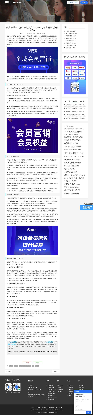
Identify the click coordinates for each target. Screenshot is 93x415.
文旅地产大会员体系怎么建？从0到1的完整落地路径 (75, 111)
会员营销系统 (49, 342)
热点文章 (75, 101)
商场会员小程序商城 (72, 159)
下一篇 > (56, 371)
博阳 (33, 365)
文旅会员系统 (79, 178)
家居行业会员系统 (71, 175)
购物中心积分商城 (71, 193)
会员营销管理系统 (67, 146)
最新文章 (67, 101)
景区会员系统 (69, 184)
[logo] (9, 2)
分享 (38, 362)
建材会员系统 (68, 178)
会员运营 (66, 149)
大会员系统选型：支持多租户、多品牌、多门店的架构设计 (75, 115)
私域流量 (72, 187)
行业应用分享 (69, 47)
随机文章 (82, 101)
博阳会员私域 (69, 36)
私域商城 (66, 187)
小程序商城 (82, 175)
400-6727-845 (32, 387)
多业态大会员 (69, 40)
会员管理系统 (13, 342)
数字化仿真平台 (51, 407)
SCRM (66, 126)
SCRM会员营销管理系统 (69, 128)
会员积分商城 (68, 137)
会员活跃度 (71, 134)
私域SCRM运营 (70, 45)
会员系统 (68, 143)
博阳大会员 (78, 153)
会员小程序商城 (12, 344)
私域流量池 (77, 187)
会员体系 (11, 365)
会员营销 (75, 143)
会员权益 (66, 134)
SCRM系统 (77, 128)
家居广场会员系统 (70, 172)
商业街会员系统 (79, 156)
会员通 (70, 149)
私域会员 (78, 184)
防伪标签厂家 (59, 407)
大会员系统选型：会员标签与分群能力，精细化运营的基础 (75, 118)
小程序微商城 (69, 43)
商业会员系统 (69, 156)
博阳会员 (37, 365)
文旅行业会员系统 (70, 181)
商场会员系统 (69, 38)
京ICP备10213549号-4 (47, 412)
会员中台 (82, 128)
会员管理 (16, 365)
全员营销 (75, 149)
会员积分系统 (78, 137)
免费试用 (84, 2)
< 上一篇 (8, 371)
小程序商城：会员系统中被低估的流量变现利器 (75, 105)
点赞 (28, 362)
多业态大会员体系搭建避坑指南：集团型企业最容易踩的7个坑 (75, 108)
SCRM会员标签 (71, 126)
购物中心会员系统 (72, 190)
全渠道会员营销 (70, 33)
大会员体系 (67, 166)
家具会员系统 (69, 169)
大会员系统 (74, 166)
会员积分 (76, 134)
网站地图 (55, 412)
